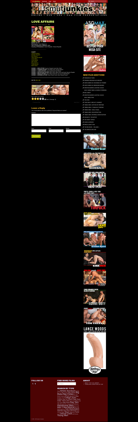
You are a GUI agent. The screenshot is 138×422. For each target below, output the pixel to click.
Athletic (63, 391)
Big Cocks (65, 393)
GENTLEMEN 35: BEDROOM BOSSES (94, 85)
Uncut (58, 414)
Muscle (71, 407)
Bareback (71, 391)
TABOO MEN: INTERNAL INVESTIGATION (95, 114)
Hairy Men (59, 404)
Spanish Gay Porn (63, 410)
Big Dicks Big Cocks (68, 393)
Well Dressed (75, 414)
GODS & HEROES (89, 122)
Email (50, 128)
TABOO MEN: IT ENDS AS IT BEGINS (93, 107)
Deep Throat (72, 400)
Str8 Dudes (73, 410)
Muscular (77, 407)
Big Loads (76, 394)
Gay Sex (74, 402)
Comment (33, 112)
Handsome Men (65, 405)
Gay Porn (66, 402)
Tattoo (62, 412)
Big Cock (59, 393)
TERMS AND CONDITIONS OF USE (94, 384)
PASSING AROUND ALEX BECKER (93, 80)
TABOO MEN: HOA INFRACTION (92, 112)
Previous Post (36, 102)
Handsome (76, 404)
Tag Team (59, 412)
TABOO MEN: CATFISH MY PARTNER (94, 105)
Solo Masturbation (72, 409)
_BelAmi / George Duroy (42, 24)
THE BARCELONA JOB (90, 129)
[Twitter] (33, 383)
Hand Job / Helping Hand (67, 404)
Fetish (61, 402)
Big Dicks (71, 393)
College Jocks (70, 398)
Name (32, 128)
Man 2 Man (62, 407)
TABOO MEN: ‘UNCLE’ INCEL (91, 109)
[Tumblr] (35, 383)
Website (67, 128)
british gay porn (70, 396)
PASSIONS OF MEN (89, 78)
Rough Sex (62, 409)
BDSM (77, 391)
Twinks (77, 412)
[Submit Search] (89, 1)
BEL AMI (38, 80)
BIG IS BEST (87, 92)
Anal (58, 391)
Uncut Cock (66, 413)
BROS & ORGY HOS (89, 124)
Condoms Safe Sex (62, 399)
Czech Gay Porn (74, 399)
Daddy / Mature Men (63, 401)
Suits (78, 410)
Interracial (76, 406)
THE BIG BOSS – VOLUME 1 (91, 127)
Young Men (62, 415)
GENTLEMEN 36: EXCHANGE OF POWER (95, 82)
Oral (58, 409)
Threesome (72, 412)
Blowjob (58, 396)
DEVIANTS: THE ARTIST (90, 117)
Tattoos (67, 412)
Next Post (76, 102)
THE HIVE (86, 100)
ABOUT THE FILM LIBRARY (92, 383)
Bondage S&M (63, 396)
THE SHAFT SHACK (89, 119)
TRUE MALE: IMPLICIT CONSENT (93, 102)
